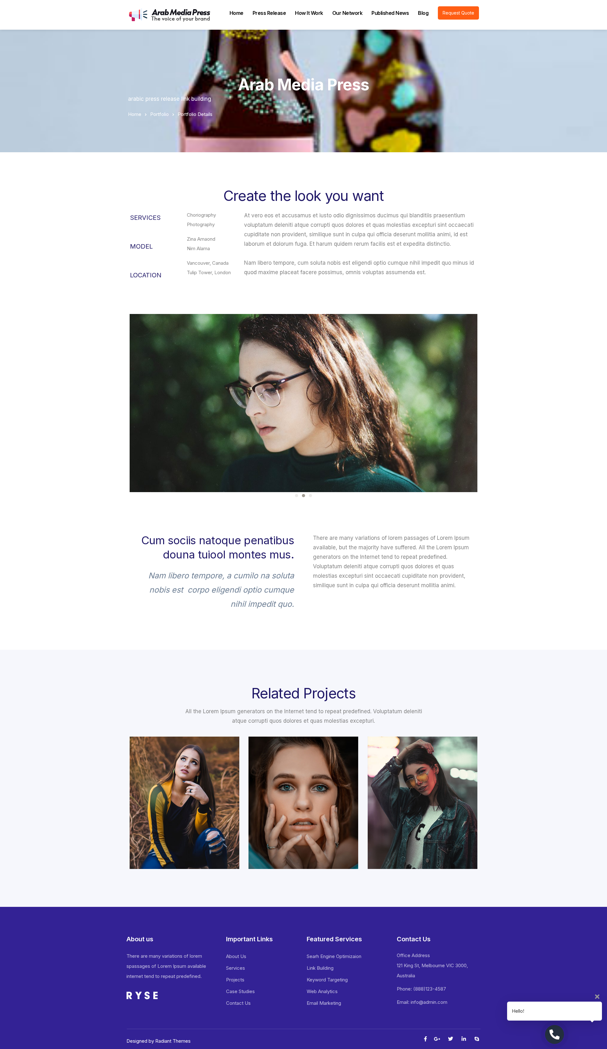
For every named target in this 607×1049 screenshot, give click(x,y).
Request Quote (458, 12)
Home (236, 13)
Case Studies (240, 991)
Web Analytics (322, 991)
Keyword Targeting (327, 980)
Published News (390, 13)
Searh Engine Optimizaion (334, 956)
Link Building (320, 968)
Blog (423, 13)
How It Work (309, 13)
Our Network (347, 13)
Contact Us (238, 1003)
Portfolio (159, 114)
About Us (236, 956)
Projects (235, 980)
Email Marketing (324, 1003)
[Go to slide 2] (303, 495)
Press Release (269, 13)
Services (235, 968)
